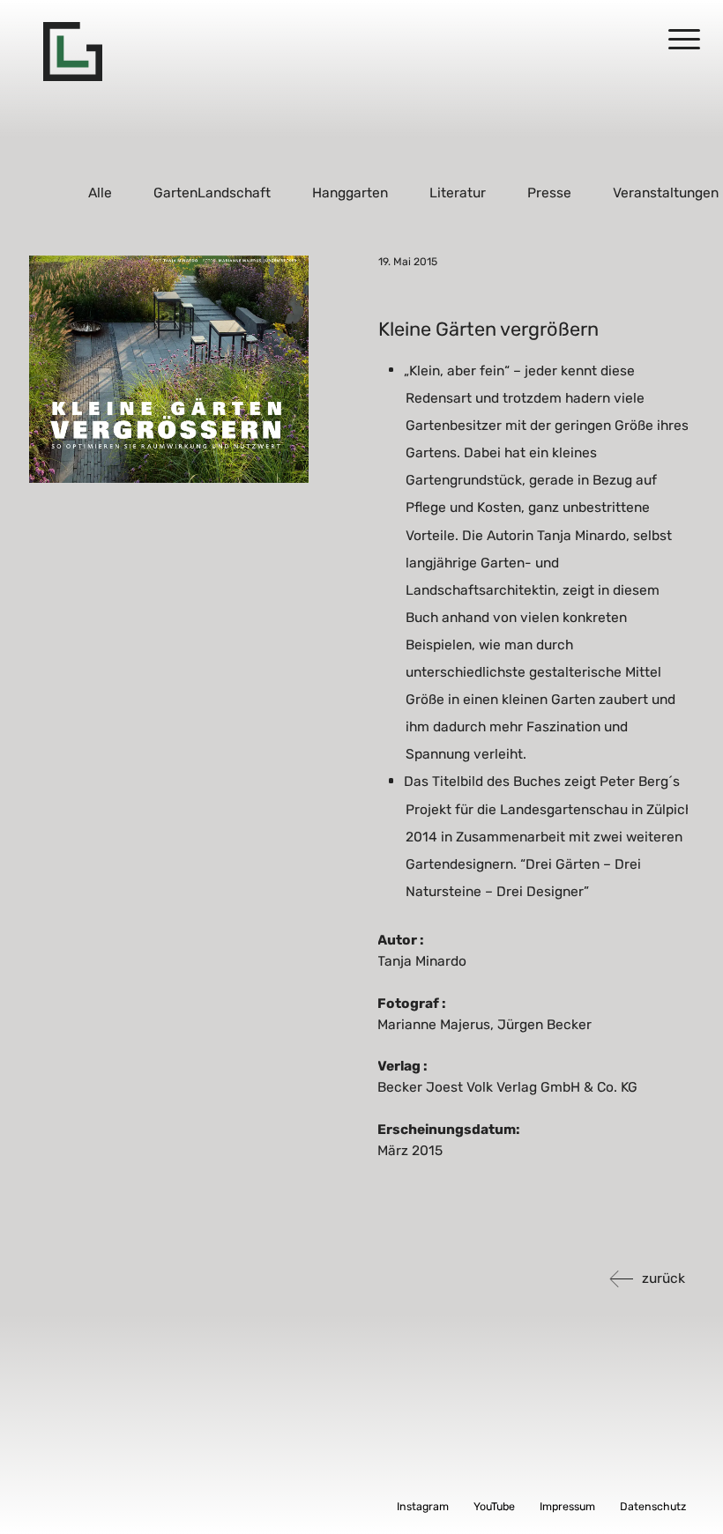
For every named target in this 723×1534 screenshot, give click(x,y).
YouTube (494, 1506)
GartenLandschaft (213, 192)
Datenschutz (653, 1506)
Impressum (567, 1506)
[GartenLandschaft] (72, 51)
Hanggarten (351, 192)
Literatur (458, 192)
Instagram (423, 1506)
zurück (663, 1278)
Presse (550, 192)
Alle (101, 192)
